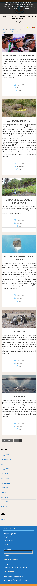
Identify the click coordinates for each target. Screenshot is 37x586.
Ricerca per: (7, 549)
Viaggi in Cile (8, 537)
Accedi (3, 519)
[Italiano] (34, 27)
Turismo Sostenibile (13, 29)
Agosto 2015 (5, 488)
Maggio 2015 (5, 492)
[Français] (32, 27)
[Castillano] (27, 27)
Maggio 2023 (5, 455)
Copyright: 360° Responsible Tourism (16, 580)
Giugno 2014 (5, 506)
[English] (29, 27)
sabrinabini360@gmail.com (14, 577)
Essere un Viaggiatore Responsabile (15, 567)
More (20, 90)
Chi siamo (7, 564)
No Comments (20, 87)
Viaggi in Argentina (10, 534)
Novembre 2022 (6, 460)
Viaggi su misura (9, 540)
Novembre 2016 (6, 483)
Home (3, 29)
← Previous (6, 441)
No (20, 11)
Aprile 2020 (4, 474)
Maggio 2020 (5, 469)
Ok (17, 11)
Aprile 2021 (4, 464)
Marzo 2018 (5, 478)
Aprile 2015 (4, 497)
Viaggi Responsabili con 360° (10, 32)
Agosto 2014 (5, 502)
